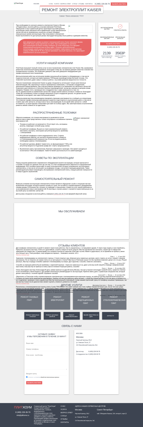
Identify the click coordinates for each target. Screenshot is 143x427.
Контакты (88, 4)
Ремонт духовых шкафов (52, 315)
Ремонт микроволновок (71, 315)
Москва (36, 3)
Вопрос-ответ (65, 4)
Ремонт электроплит (72, 16)
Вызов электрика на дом (91, 315)
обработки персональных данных (49, 377)
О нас (51, 4)
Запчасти (110, 316)
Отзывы (81, 4)
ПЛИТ (23, 407)
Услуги (56, 4)
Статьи (74, 4)
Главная (62, 16)
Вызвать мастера (119, 4)
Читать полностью (22, 255)
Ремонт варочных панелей (32, 315)
